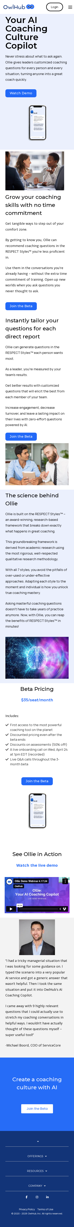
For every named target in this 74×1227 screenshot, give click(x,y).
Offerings (35, 1156)
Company (35, 1185)
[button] (70, 7)
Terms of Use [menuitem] (45, 1209)
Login (54, 7)
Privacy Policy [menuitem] (27, 1209)
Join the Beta (37, 1108)
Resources (35, 1171)
